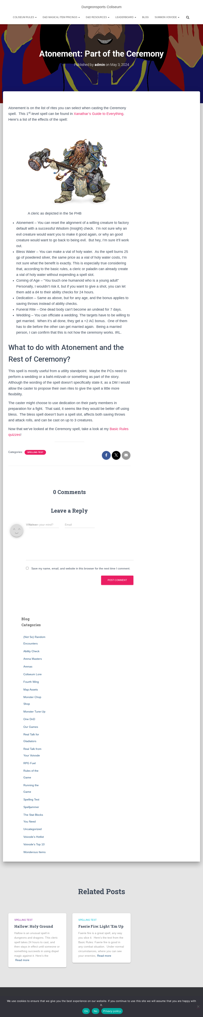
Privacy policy (112, 1011)
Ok (86, 1011)
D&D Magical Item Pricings (60, 17)
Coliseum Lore (32, 674)
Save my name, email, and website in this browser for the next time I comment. (80, 568)
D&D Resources (96, 17)
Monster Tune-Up (34, 711)
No (96, 1011)
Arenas (27, 666)
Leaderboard (124, 17)
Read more (22, 960)
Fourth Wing (31, 681)
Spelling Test (35, 452)
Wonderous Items (34, 852)
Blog (145, 17)
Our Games (30, 726)
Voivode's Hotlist (33, 836)
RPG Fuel (29, 763)
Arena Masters (32, 658)
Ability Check (31, 651)
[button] (36, 17)
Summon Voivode (166, 17)
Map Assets (30, 689)
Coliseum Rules (24, 17)
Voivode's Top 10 (34, 844)
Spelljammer (31, 807)
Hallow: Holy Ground (33, 926)
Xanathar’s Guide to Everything (98, 114)
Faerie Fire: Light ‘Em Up (101, 926)
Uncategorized (32, 829)
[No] (198, 1006)
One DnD (29, 719)
